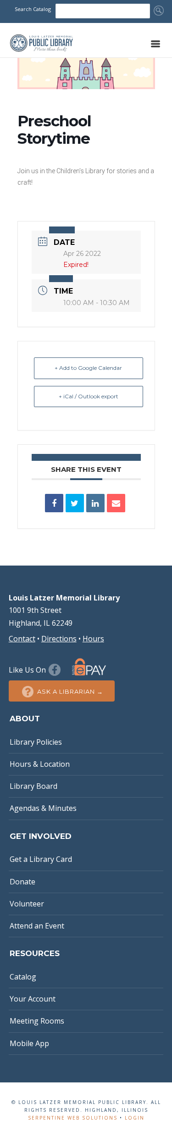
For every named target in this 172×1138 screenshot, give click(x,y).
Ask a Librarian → (70, 691)
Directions (59, 639)
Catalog (23, 977)
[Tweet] (75, 503)
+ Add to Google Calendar (88, 367)
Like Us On (28, 670)
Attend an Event (37, 926)
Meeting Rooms (37, 1021)
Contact (22, 639)
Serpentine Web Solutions (72, 1118)
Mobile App (29, 1043)
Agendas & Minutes (43, 808)
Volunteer (27, 904)
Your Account (32, 999)
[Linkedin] (95, 503)
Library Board (33, 786)
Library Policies (36, 742)
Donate (22, 882)
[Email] (116, 503)
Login (134, 1118)
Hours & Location (40, 764)
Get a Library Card (41, 859)
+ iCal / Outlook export (88, 396)
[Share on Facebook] (54, 503)
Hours (93, 639)
